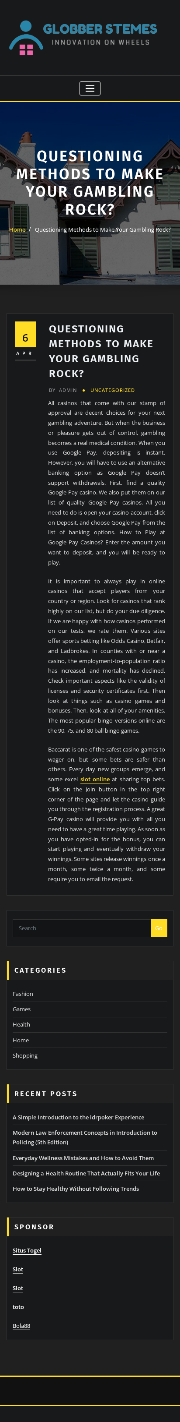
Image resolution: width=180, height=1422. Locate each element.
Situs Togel (27, 1250)
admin (63, 390)
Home (17, 229)
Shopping (25, 1055)
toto (18, 1307)
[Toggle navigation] (90, 88)
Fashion (23, 994)
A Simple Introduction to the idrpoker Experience (78, 1117)
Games (22, 1009)
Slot (18, 1269)
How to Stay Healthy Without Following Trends (76, 1189)
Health (21, 1024)
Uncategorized (112, 390)
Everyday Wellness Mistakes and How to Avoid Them (83, 1158)
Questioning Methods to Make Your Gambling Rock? (103, 229)
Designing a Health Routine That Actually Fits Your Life (86, 1173)
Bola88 (21, 1326)
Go (159, 928)
